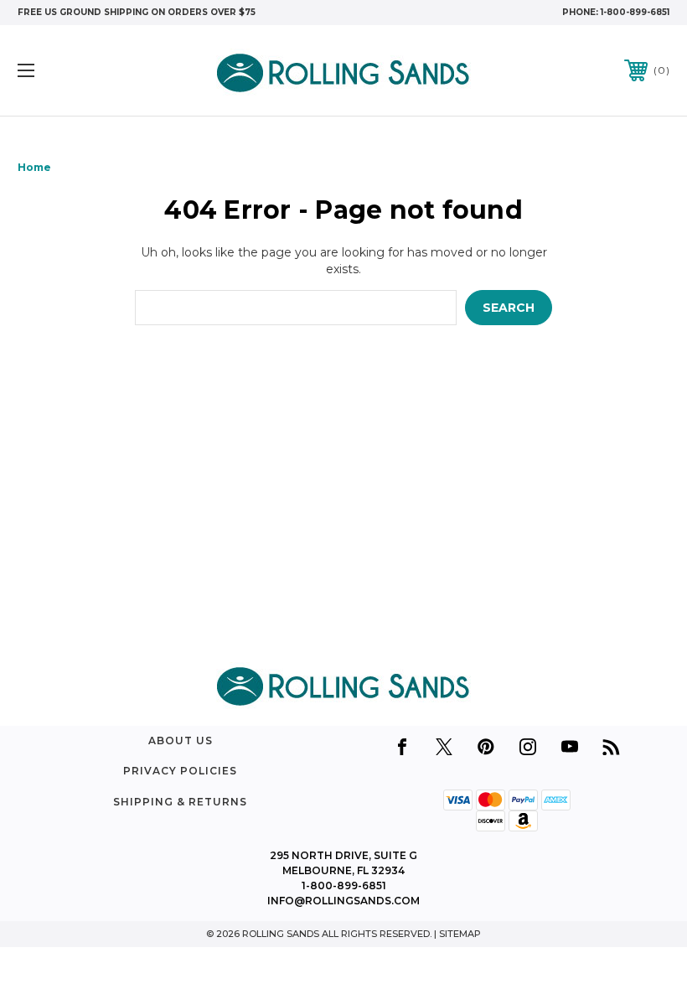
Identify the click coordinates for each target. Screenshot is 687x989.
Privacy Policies (180, 770)
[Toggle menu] (83, 71)
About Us (180, 740)
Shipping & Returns (180, 801)
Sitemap (460, 934)
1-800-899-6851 (635, 12)
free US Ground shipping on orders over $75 (137, 12)
